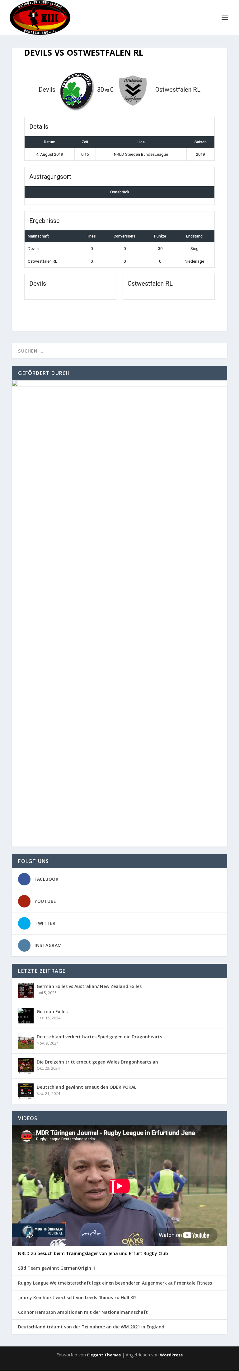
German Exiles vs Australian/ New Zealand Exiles (89, 986)
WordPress (171, 1355)
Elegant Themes (104, 1355)
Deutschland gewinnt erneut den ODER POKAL (86, 1087)
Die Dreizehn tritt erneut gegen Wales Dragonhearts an (97, 1062)
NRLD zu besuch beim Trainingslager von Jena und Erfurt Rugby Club (93, 1253)
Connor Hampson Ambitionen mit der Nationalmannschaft (83, 1312)
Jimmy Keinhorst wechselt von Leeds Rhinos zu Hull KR (77, 1297)
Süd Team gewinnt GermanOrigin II (56, 1268)
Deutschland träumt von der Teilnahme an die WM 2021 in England (91, 1327)
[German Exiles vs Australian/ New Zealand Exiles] (26, 990)
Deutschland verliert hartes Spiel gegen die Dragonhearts (99, 1037)
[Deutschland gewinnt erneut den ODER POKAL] (26, 1091)
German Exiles (52, 1011)
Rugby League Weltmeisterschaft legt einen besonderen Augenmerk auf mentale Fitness (115, 1283)
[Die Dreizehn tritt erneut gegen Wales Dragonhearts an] (26, 1066)
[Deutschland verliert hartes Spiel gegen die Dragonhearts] (26, 1041)
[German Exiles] (26, 1015)
